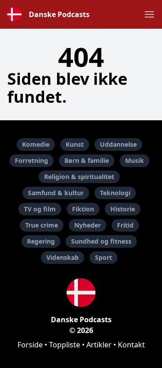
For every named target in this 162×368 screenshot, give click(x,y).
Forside (30, 345)
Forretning (31, 160)
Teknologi (115, 192)
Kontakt (131, 345)
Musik (134, 160)
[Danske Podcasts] (81, 292)
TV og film (40, 209)
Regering (41, 241)
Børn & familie (86, 160)
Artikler (99, 345)
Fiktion (83, 209)
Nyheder (87, 225)
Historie (122, 209)
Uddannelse (118, 144)
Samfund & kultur (56, 192)
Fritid (125, 225)
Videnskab (62, 257)
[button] (149, 14)
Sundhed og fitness (101, 241)
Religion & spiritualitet (79, 176)
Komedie (36, 144)
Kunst (75, 144)
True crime (41, 225)
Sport (103, 257)
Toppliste (64, 345)
